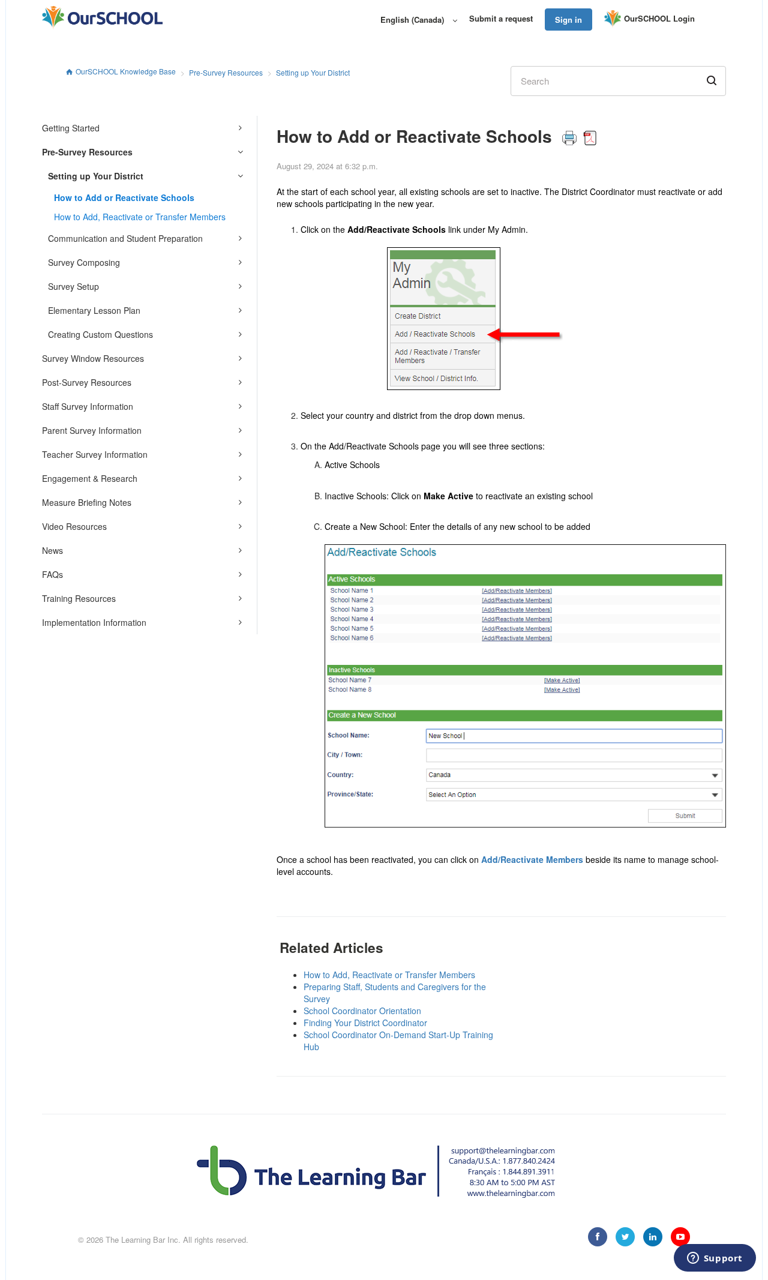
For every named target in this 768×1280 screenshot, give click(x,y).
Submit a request (501, 18)
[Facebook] (597, 1236)
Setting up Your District (313, 72)
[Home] (102, 18)
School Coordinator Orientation (362, 1011)
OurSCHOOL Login (659, 18)
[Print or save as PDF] (579, 136)
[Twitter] (625, 1236)
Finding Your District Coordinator (365, 1023)
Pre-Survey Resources (226, 72)
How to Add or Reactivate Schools (124, 197)
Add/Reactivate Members (532, 859)
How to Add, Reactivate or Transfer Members (140, 217)
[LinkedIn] (652, 1236)
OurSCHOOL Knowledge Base (126, 71)
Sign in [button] (568, 19)
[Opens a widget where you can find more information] (714, 1259)
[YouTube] (680, 1236)
